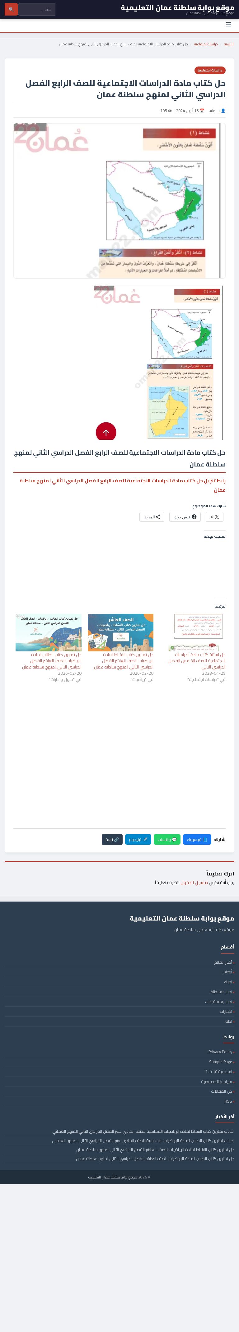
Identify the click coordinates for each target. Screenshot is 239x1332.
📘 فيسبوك (197, 839)
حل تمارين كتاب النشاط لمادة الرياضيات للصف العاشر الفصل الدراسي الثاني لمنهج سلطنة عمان (123, 660)
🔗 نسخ (112, 839)
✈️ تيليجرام (138, 839)
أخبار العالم (223, 962)
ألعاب (227, 972)
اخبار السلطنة (221, 991)
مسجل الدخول (194, 882)
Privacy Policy (220, 1051)
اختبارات (226, 1011)
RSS (228, 1101)
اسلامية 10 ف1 (218, 1071)
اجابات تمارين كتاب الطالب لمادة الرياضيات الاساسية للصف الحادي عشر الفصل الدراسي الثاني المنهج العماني (143, 1140)
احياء (228, 981)
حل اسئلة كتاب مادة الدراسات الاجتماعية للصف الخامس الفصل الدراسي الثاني (197, 660)
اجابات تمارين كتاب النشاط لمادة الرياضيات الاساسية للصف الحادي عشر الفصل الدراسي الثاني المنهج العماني (143, 1131)
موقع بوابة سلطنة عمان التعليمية (112, 1177)
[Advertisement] (119, 715)
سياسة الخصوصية (216, 1081)
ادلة (228, 1021)
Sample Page (220, 1061)
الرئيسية (229, 44)
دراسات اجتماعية (206, 44)
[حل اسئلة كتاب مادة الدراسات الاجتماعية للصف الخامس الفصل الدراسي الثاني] (193, 632)
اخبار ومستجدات (218, 1001)
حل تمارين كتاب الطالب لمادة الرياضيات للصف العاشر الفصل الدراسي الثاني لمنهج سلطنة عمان (52, 660)
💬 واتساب (167, 839)
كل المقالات (221, 1091)
